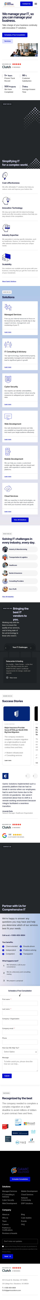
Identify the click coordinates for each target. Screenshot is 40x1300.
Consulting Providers (16, 581)
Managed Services (9, 1191)
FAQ (23, 1224)
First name (6, 999)
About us (5, 1214)
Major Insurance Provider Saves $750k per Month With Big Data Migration (16, 729)
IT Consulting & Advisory (8, 1196)
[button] (36, 4)
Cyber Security (8, 1200)
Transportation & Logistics (18, 557)
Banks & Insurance (15, 573)
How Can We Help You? (10, 1048)
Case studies (26, 1218)
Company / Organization (10, 1019)
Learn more (8, 760)
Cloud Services (27, 1195)
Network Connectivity (26, 1199)
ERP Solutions (27, 1203)
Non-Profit (12, 589)
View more (13, 678)
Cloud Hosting (10, 724)
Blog (23, 1214)
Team (4, 1221)
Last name (6, 1009)
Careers (5, 1224)
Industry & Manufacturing (18, 549)
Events (24, 1221)
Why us (5, 1218)
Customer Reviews (16, 837)
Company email (8, 1028)
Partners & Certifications (7, 1229)
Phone (4, 1038)
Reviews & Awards (9, 1233)
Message (5, 1057)
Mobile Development (29, 1191)
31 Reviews (16, 67)
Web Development (9, 1203)
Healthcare (13, 565)
